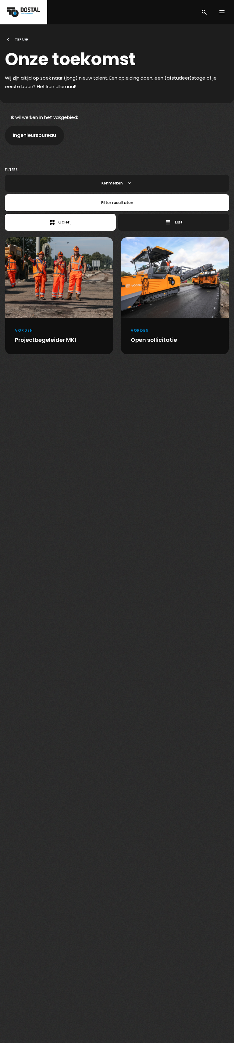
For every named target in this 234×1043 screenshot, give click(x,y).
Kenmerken (112, 183)
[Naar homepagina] (23, 12)
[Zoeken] (204, 12)
